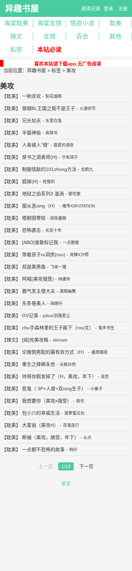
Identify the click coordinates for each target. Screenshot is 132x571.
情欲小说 (82, 23)
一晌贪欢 (31, 96)
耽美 (11, 96)
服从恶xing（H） (40, 205)
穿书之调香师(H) (39, 157)
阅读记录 (90, 8)
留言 (66, 483)
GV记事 (30, 315)
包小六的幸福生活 (41, 413)
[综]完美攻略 (35, 340)
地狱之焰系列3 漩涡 (43, 193)
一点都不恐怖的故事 (43, 449)
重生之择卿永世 (38, 364)
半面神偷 (31, 132)
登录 (108, 8)
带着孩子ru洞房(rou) (43, 254)
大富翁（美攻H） (40, 425)
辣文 (16, 36)
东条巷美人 (34, 303)
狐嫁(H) (30, 181)
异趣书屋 (22, 8)
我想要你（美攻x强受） (47, 400)
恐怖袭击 (31, 230)
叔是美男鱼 (34, 266)
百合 (82, 36)
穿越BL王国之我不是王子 (48, 108)
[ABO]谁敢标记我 (40, 242)
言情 (49, 36)
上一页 (46, 466)
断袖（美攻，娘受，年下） (50, 437)
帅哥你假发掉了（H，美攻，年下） (59, 376)
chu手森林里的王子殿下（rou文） (58, 327)
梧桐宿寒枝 (34, 218)
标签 (56, 70)
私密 (16, 49)
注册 (123, 8)
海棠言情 (49, 23)
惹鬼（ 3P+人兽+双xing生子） (54, 388)
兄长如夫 (31, 120)
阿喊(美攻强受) (38, 279)
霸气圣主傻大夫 (38, 291)
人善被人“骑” (35, 145)
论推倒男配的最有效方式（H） (54, 352)
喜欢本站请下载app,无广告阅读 (67, 63)
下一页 (86, 466)
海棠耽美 (16, 23)
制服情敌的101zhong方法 (49, 169)
